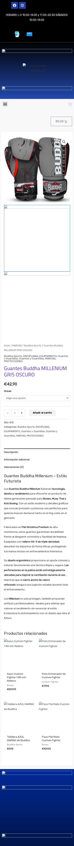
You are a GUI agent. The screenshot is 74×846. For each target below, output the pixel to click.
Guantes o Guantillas (33, 431)
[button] (5, 104)
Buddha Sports (32, 345)
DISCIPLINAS (30, 355)
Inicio (7, 345)
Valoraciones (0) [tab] (14, 466)
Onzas (7, 390)
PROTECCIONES (13, 361)
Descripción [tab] (11, 452)
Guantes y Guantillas (31, 358)
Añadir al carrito (42, 412)
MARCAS (17, 345)
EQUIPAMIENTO (48, 355)
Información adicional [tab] (17, 459)
